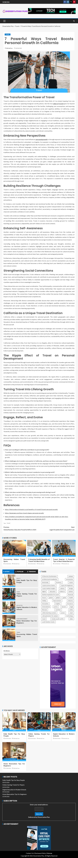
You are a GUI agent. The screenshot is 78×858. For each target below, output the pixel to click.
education (53, 591)
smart (71, 613)
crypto (71, 582)
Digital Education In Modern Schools (14, 789)
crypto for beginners (67, 585)
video (71, 619)
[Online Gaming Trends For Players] (8, 594)
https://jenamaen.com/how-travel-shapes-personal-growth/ (24, 513)
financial (70, 594)
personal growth (42, 139)
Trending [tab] (32, 572)
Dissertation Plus (8, 26)
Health (18, 578)
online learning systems (49, 613)
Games (18, 591)
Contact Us (29, 853)
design (71, 588)
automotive (69, 579)
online (71, 610)
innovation (45, 603)
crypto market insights (49, 588)
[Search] (74, 21)
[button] (4, 21)
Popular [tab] (20, 572)
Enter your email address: (39, 811)
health (71, 597)
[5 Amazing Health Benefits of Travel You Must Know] (39, 548)
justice (56, 606)
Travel (17, 26)
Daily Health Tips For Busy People (13, 780)
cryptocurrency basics (48, 585)
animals (71, 576)
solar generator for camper (50, 616)
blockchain (45, 582)
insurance (70, 603)
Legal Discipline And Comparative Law (61, 528)
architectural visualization (49, 579)
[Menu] (4, 21)
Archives (7, 651)
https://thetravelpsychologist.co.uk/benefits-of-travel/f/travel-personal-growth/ (31, 509)
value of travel (58, 103)
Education (19, 605)
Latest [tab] (7, 572)
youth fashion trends (48, 622)
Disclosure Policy (40, 853)
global (58, 597)
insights (57, 603)
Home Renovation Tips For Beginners (14, 794)
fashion (71, 591)
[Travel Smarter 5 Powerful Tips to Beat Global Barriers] (64, 548)
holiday (44, 600)
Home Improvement (21, 618)
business (58, 582)
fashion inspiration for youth (50, 594)
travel (8, 523)
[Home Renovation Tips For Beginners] (8, 621)
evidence (62, 591)
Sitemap (49, 853)
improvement (57, 600)
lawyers (64, 606)
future (44, 597)
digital (44, 591)
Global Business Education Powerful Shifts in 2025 (20, 528)
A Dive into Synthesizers (49, 576)
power (63, 613)
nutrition (58, 610)
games (51, 597)
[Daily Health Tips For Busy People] (8, 581)
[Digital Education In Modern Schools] (8, 608)
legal (71, 606)
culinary (62, 588)
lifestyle (44, 610)
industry (70, 600)
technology (69, 616)
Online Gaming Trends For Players (13, 785)
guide (64, 597)
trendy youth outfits (58, 619)
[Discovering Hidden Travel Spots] (14, 548)
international (46, 606)
